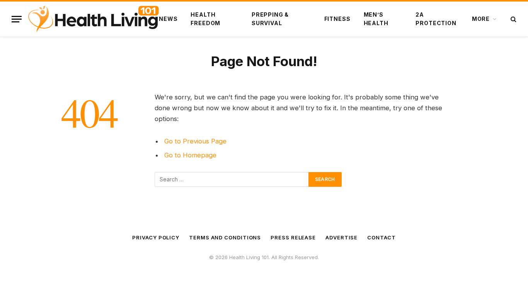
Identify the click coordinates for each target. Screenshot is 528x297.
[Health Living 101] (93, 19)
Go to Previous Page (195, 141)
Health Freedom (205, 18)
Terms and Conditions (225, 237)
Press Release (293, 237)
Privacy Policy (155, 237)
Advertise (341, 237)
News (168, 18)
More (481, 18)
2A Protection (436, 18)
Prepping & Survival (270, 18)
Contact (381, 237)
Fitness (337, 18)
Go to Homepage (190, 155)
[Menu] (17, 19)
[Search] (512, 19)
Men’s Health (376, 18)
